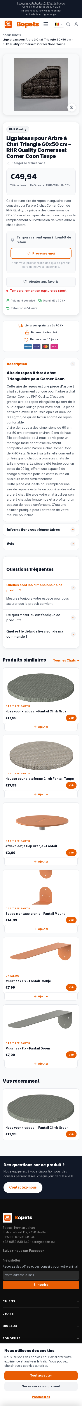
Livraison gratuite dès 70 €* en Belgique (41, 3)
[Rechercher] (68, 24)
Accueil (8, 35)
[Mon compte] (76, 24)
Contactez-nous (23, 1187)
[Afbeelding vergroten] (71, 107)
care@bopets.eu (43, 1242)
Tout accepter (41, 1375)
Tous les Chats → (66, 660)
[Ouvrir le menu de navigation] (46, 24)
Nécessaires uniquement (41, 1386)
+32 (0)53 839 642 (16, 1242)
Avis (10, 544)
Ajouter (43, 726)
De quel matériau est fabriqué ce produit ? (33, 617)
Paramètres (41, 1397)
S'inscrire (41, 1284)
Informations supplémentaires (33, 530)
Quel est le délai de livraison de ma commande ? (34, 634)
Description (17, 364)
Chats (17, 35)
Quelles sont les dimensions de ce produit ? (34, 587)
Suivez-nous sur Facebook (23, 1250)
